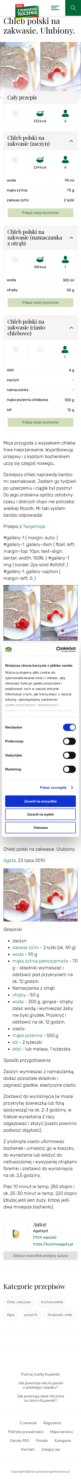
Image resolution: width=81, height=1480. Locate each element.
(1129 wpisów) (44, 1237)
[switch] (69, 741)
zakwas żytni (25, 947)
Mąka (10, 1315)
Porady (42, 1441)
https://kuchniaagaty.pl (53, 1244)
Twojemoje (34, 526)
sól (15, 1042)
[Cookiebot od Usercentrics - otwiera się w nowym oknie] (57, 649)
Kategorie (63, 1441)
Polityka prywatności (25, 1432)
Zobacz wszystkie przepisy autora (40, 1256)
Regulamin (52, 1423)
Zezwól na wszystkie (40, 801)
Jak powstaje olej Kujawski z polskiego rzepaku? (40, 1385)
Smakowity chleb (59, 1315)
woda (18, 954)
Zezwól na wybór (40, 814)
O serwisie (28, 1423)
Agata (9, 860)
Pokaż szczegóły (53, 787)
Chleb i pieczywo (19, 1302)
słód (16, 1049)
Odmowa (41, 827)
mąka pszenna (27, 1035)
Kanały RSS (19, 1441)
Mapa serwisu (61, 1432)
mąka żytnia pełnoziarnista (40, 961)
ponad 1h (31, 1315)
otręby (19, 995)
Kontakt (28, 1449)
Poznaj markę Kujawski (40, 1374)
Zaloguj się (50, 1449)
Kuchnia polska (52, 1302)
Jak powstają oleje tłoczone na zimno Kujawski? (40, 1398)
